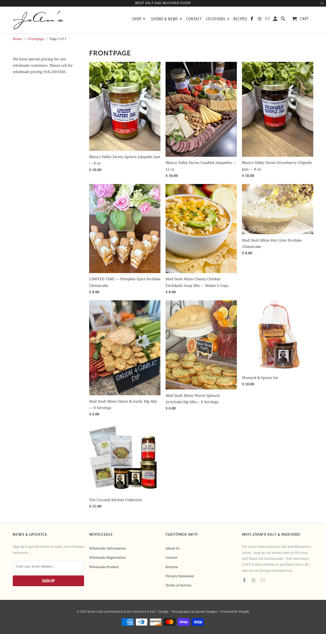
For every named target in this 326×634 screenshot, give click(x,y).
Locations (217, 19)
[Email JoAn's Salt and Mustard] (263, 580)
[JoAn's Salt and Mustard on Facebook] (245, 580)
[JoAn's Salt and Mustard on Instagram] (254, 580)
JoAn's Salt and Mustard (105, 611)
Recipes (240, 19)
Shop (138, 19)
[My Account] (275, 19)
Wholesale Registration (107, 557)
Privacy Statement (180, 576)
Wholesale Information (107, 548)
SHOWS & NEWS (166, 19)
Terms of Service (179, 585)
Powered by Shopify (235, 611)
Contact (172, 557)
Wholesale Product (104, 567)
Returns (172, 567)
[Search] (283, 19)
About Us (173, 548)
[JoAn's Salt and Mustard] (42, 20)
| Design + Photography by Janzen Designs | (188, 611)
